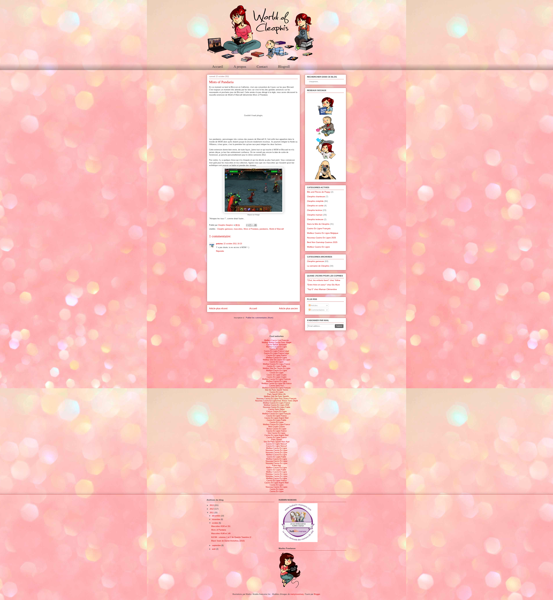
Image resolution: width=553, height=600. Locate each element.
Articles (314, 305)
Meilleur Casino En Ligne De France (276, 383)
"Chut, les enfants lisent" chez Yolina (323, 280)
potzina (219, 244)
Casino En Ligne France (277, 355)
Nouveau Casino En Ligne (276, 450)
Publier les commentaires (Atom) (259, 318)
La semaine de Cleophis (318, 266)
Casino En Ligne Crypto (276, 375)
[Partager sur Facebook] (255, 225)
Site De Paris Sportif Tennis (276, 390)
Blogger (317, 594)
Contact (262, 66)
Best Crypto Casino (276, 427)
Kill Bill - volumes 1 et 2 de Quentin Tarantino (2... (232, 537)
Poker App (276, 465)
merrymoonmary (297, 594)
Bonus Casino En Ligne (276, 429)
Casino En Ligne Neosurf (276, 444)
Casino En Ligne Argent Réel (276, 418)
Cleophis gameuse (225, 229)
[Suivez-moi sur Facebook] (325, 114)
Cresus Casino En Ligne (276, 411)
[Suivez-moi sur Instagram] (325, 179)
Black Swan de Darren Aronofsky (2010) (228, 541)
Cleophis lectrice (314, 210)
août (214, 549)
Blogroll (284, 66)
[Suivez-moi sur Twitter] (325, 158)
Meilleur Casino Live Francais (276, 340)
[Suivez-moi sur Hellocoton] (325, 136)
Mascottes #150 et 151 (220, 526)
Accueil (217, 66)
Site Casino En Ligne (276, 433)
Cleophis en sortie (315, 205)
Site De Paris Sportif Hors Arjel (276, 442)
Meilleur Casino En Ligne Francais (276, 379)
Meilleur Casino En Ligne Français (276, 388)
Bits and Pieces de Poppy (318, 192)
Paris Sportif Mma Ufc (276, 394)
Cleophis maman (314, 215)
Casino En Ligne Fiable (276, 366)
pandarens (264, 229)
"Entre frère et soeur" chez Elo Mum (323, 285)
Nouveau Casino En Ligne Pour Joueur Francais (276, 398)
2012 (212, 509)
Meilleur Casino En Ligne (318, 247)
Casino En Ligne (276, 349)
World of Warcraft (276, 229)
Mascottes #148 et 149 (220, 533)
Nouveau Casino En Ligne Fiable (276, 407)
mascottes (238, 229)
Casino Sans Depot (276, 409)
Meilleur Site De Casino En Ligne (276, 360)
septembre (216, 545)
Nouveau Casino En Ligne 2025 (321, 237)
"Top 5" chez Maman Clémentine (322, 289)
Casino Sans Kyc (276, 386)
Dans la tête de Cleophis (318, 224)
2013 (212, 505)
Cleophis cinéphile (315, 201)
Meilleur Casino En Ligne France (276, 364)
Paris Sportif (276, 439)
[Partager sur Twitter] (252, 225)
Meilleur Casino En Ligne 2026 (276, 405)
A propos (240, 66)
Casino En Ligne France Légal (276, 351)
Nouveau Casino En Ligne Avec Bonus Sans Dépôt (276, 401)
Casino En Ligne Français (319, 228)
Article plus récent (218, 308)
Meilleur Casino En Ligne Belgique (322, 233)
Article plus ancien (288, 308)
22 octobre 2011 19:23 (233, 244)
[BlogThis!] (250, 225)
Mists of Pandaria (251, 229)
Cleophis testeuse (315, 219)
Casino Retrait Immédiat (276, 345)
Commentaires (317, 310)
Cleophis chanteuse (316, 196)
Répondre (220, 251)
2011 (212, 513)
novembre (216, 519)
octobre (215, 523)
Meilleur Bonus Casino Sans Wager (276, 342)
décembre (216, 516)
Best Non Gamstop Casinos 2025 (322, 242)
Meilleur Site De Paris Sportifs (276, 396)
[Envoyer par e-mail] (247, 225)
